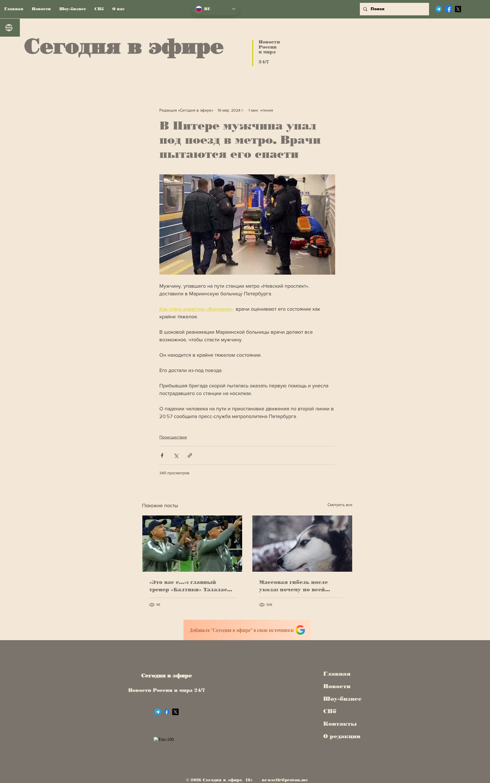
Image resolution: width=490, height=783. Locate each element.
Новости (336, 686)
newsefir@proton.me (285, 780)
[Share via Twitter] (176, 455)
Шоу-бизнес (340, 698)
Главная (336, 673)
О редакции (340, 736)
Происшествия (173, 437)
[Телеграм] (439, 9)
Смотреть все (340, 504)
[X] (458, 9)
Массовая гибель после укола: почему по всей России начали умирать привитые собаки (294, 586)
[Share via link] (190, 455)
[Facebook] (448, 9)
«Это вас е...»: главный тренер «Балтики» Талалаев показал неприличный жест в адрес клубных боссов (191, 586)
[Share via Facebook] (162, 455)
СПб (329, 711)
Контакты (340, 723)
